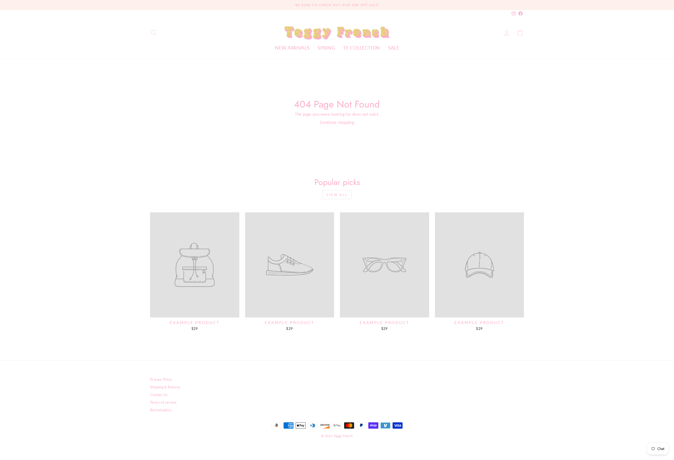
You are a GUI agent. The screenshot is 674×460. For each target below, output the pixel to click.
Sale (393, 48)
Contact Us (159, 395)
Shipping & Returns (165, 387)
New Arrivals (292, 48)
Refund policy (161, 410)
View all (337, 195)
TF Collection (361, 48)
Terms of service (163, 402)
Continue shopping (337, 122)
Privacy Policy (161, 379)
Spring (326, 48)
